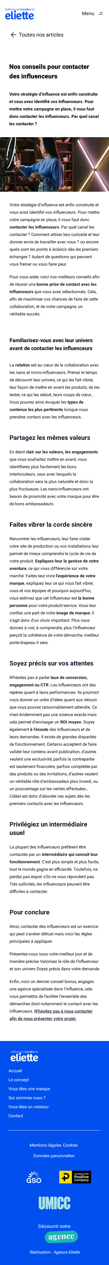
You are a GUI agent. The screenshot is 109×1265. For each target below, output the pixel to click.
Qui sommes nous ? (27, 1097)
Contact (15, 1115)
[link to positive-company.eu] (75, 1177)
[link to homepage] (20, 13)
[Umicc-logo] (54, 1203)
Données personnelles (53, 1155)
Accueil (15, 1070)
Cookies (70, 1145)
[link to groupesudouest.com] (34, 1177)
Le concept (18, 1079)
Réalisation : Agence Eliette (54, 1252)
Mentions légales (45, 1145)
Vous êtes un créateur (28, 1106)
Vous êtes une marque (29, 1088)
